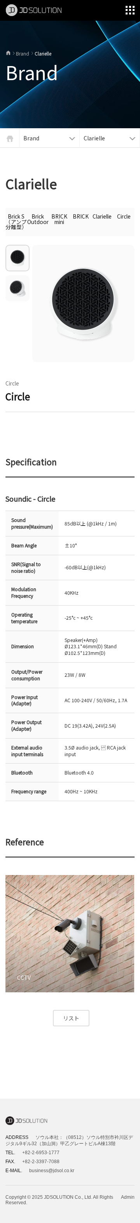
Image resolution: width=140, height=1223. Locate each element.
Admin (128, 1197)
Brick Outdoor (38, 219)
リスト (71, 1018)
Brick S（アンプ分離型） (16, 221)
